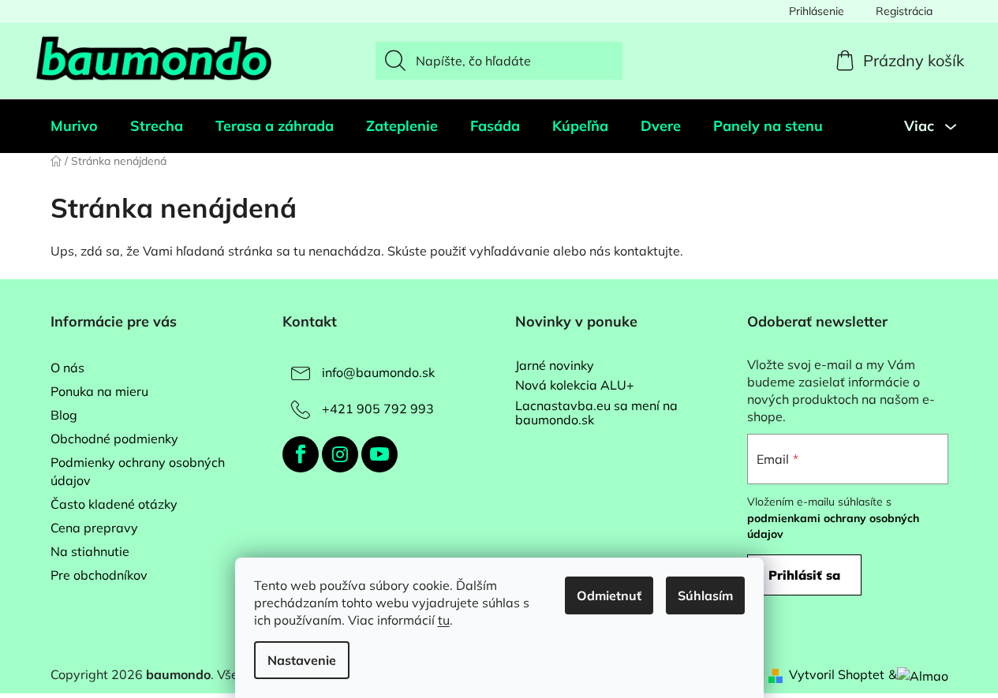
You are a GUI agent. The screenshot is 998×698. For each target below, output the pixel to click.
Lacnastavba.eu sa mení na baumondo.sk (596, 413)
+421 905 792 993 (378, 408)
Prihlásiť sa (804, 575)
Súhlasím (705, 595)
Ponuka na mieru (99, 391)
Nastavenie (301, 660)
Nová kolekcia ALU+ (574, 386)
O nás (67, 367)
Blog (63, 415)
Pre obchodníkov (99, 575)
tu (444, 620)
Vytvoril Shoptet (836, 674)
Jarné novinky (554, 366)
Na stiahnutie (89, 551)
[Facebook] (300, 454)
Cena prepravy (94, 528)
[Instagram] (340, 454)
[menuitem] (74, 126)
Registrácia (904, 11)
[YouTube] (379, 454)
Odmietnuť (609, 595)
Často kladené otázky (114, 504)
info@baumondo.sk (378, 372)
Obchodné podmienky (114, 438)
